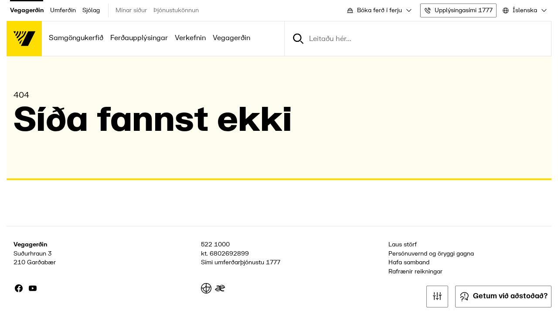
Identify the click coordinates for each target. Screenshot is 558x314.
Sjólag (91, 10)
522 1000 (215, 244)
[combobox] (378, 10)
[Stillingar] (437, 296)
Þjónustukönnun (176, 10)
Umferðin (63, 10)
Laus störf (402, 244)
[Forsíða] (24, 38)
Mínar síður (131, 10)
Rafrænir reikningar (415, 271)
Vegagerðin (27, 10)
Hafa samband (408, 262)
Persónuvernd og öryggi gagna (431, 253)
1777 (273, 262)
